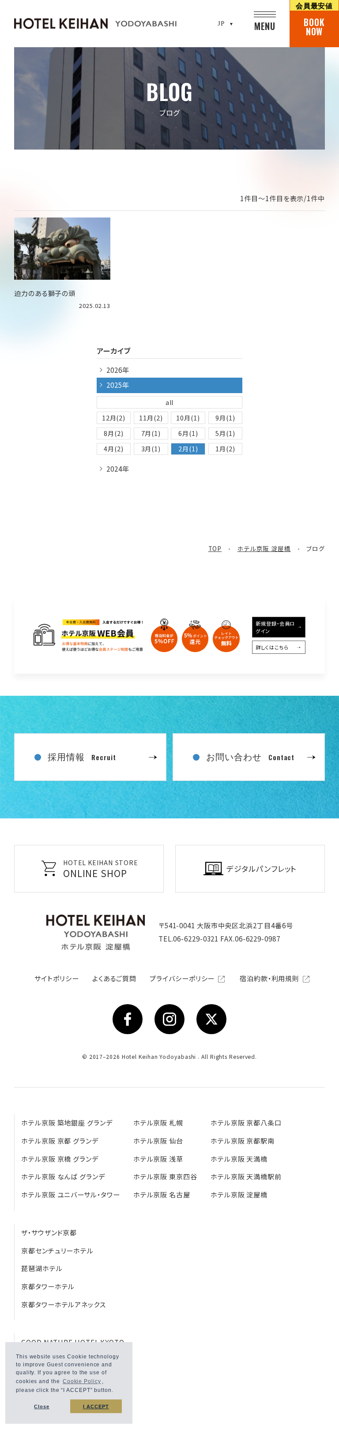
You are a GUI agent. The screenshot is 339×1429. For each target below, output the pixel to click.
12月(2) (113, 417)
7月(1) (151, 433)
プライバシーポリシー (183, 978)
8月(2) (114, 433)
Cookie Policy (82, 1381)
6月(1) (188, 433)
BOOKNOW (314, 19)
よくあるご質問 (114, 978)
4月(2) (114, 448)
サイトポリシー (56, 978)
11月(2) (150, 417)
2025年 (117, 385)
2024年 (117, 468)
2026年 (117, 370)
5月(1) (225, 433)
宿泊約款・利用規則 (270, 978)
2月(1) (188, 448)
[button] (116, 1391)
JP (221, 23)
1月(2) (225, 448)
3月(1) (151, 448)
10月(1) (188, 417)
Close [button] (41, 1406)
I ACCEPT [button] (96, 1406)
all (170, 402)
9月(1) (225, 417)
